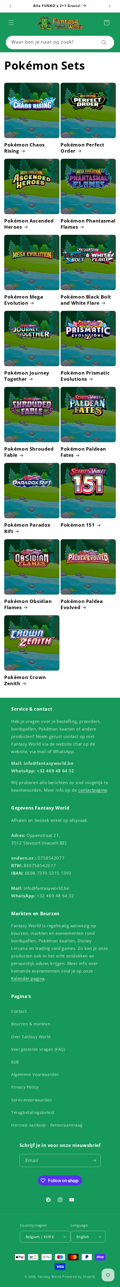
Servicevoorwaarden (31, 1100)
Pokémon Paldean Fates (83, 452)
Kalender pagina (28, 978)
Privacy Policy (24, 1087)
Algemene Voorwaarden (35, 1074)
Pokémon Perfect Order (82, 148)
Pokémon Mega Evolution (23, 300)
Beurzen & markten (30, 1023)
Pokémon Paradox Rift (27, 528)
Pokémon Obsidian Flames (28, 604)
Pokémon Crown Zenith (25, 680)
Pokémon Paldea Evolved (82, 604)
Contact (19, 1011)
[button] (11, 22)
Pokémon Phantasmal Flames (88, 224)
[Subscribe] (94, 1160)
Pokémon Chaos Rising (24, 148)
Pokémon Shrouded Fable (29, 452)
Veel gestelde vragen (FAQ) (38, 1049)
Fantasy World (49, 1276)
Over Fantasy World (31, 1036)
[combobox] (60, 42)
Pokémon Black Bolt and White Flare (86, 300)
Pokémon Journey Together (26, 376)
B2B (15, 1061)
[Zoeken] (104, 42)
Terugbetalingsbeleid (32, 1112)
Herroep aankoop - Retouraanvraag (46, 1125)
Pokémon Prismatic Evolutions (85, 376)
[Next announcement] (110, 6)
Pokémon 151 (78, 525)
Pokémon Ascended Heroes (29, 224)
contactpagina (92, 790)
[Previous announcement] (10, 6)
